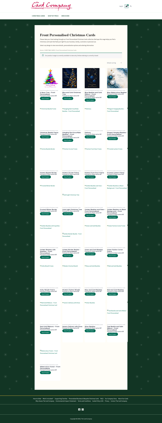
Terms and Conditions (84, 401)
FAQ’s (102, 399)
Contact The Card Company (119, 401)
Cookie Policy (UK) (97, 401)
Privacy (107, 401)
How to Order (37, 399)
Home (41, 50)
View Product (45, 98)
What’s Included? (48, 399)
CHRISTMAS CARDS (38, 16)
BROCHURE (65, 16)
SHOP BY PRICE (53, 16)
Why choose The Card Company (45, 401)
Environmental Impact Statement (66, 401)
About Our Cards (123, 399)
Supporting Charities (61, 399)
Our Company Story (111, 399)
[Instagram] (83, 409)
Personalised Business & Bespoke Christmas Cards (84, 399)
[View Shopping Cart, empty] (126, 6)
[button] (131, 6)
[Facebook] (79, 409)
